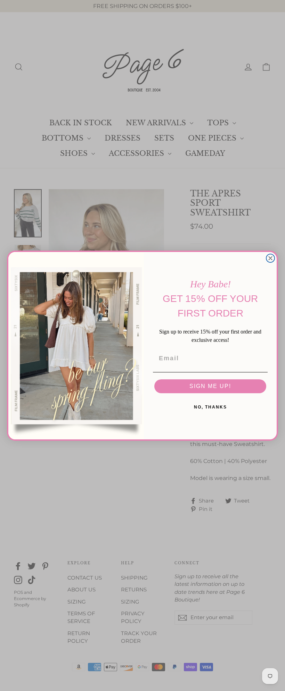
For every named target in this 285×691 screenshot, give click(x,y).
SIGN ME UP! (210, 386)
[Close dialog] (270, 258)
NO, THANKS (210, 407)
